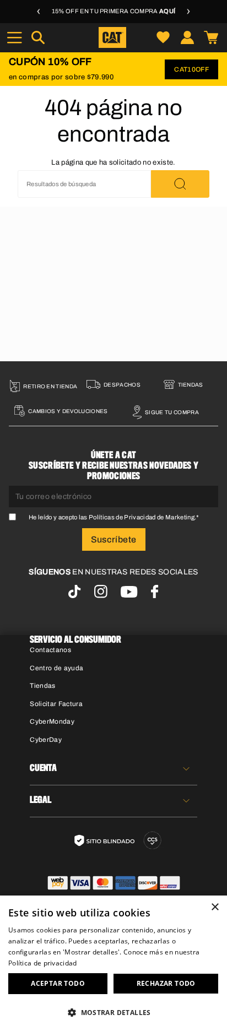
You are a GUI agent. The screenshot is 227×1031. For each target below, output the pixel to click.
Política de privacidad (42, 963)
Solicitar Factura (56, 704)
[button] (113, 1012)
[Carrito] (211, 37)
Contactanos (50, 650)
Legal (40, 800)
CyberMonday (52, 721)
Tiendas (42, 686)
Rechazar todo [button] (166, 983)
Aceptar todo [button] (58, 983)
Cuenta (43, 768)
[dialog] (113, 963)
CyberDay (46, 740)
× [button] (214, 907)
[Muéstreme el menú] (14, 37)
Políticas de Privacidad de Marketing (141, 517)
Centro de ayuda (56, 668)
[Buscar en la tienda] (180, 184)
